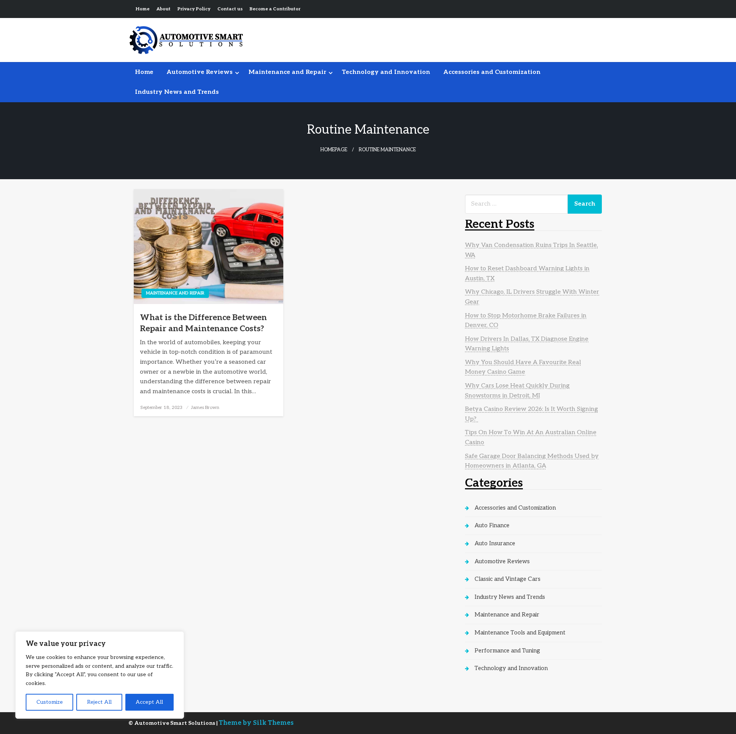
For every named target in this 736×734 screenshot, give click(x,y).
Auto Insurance (495, 543)
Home (143, 9)
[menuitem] (144, 72)
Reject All (99, 702)
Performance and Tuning (507, 650)
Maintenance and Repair (287, 72)
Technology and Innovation (386, 72)
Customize (49, 702)
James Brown (205, 407)
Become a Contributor (275, 9)
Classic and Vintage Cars (507, 578)
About (163, 9)
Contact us (230, 9)
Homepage (333, 150)
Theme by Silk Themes (256, 723)
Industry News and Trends (177, 92)
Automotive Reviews (199, 72)
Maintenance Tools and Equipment (520, 632)
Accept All (149, 702)
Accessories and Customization (491, 72)
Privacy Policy (193, 9)
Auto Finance (492, 525)
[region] (99, 675)
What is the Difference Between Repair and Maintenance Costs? (203, 323)
